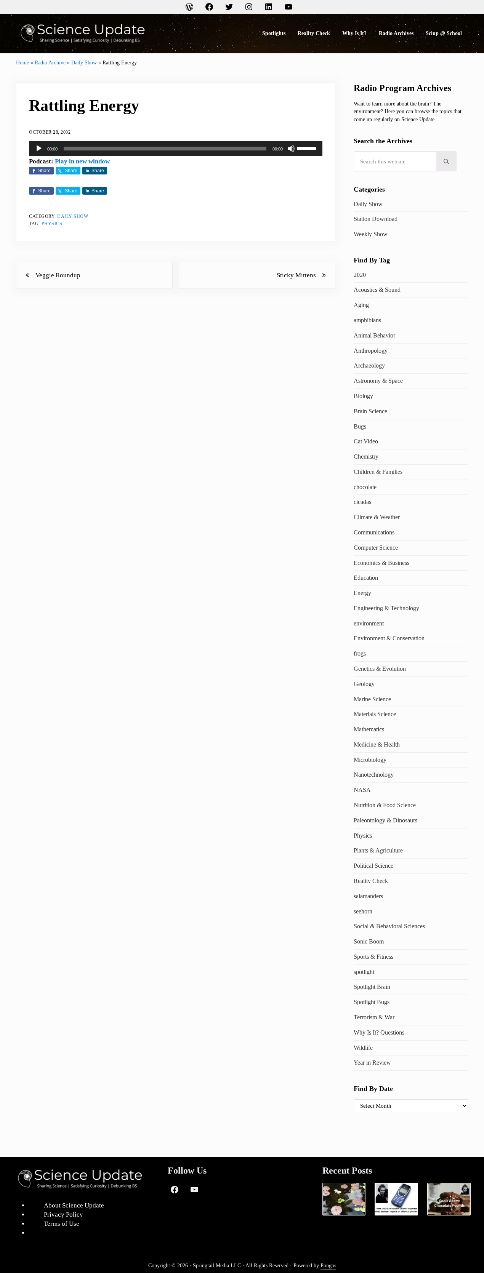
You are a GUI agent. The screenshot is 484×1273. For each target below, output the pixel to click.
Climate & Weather (377, 517)
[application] (175, 148)
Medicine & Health (377, 744)
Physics (52, 223)
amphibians (367, 320)
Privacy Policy (63, 1214)
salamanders (368, 896)
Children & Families (378, 472)
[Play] (39, 148)
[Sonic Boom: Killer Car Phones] (396, 1199)
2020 (360, 275)
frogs (360, 653)
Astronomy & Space (378, 380)
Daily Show (84, 62)
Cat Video (366, 441)
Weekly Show (371, 234)
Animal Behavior (374, 335)
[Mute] (291, 148)
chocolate (365, 487)
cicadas (362, 502)
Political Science (373, 865)
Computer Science (376, 547)
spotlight (364, 972)
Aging (361, 305)
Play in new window (82, 161)
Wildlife (363, 1047)
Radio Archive (50, 62)
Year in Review (372, 1062)
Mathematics (369, 729)
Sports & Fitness (373, 956)
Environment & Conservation (389, 638)
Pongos (328, 1265)
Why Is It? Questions (379, 1032)
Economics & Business (381, 563)
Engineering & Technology (386, 608)
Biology (363, 396)
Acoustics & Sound (377, 289)
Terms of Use (61, 1223)
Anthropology (371, 350)
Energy (362, 593)
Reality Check (371, 881)
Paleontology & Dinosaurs (385, 820)
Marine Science (372, 699)
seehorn (363, 911)
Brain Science (370, 411)
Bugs (360, 426)
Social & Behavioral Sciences (389, 926)
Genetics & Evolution (380, 668)
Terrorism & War (374, 1017)
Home (22, 62)
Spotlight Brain (372, 987)
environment (369, 623)
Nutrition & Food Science (385, 805)
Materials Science (375, 714)
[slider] (308, 148)
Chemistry (366, 456)
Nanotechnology (374, 774)
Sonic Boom (369, 941)
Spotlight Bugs (371, 1002)
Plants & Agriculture (378, 850)
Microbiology (370, 759)
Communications (374, 532)
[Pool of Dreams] (344, 1199)
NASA (362, 790)
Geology (364, 684)
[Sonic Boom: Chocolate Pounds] (449, 1199)
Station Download (375, 219)
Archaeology (369, 365)
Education (366, 577)
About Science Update (74, 1205)
